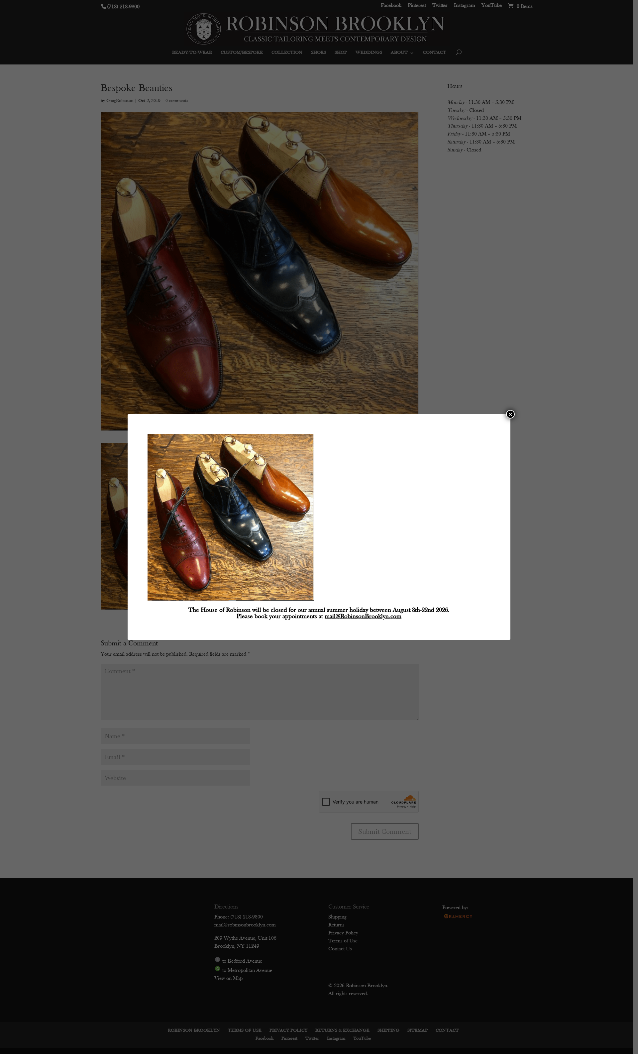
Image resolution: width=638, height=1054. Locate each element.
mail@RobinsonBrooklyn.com (363, 617)
